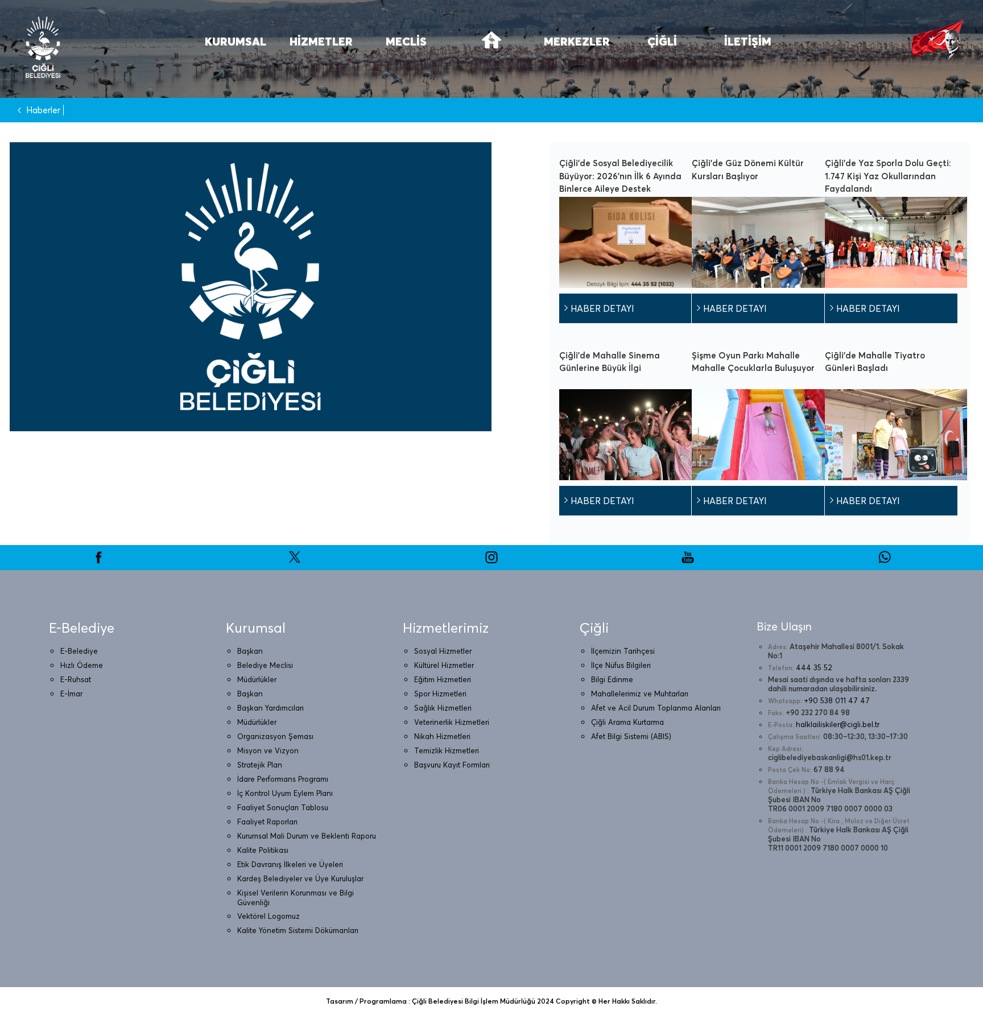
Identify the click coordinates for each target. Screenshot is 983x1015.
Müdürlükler (256, 679)
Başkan (250, 650)
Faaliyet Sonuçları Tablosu (282, 807)
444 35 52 (814, 667)
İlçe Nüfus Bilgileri (621, 665)
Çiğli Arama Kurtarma (627, 722)
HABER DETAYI (602, 308)
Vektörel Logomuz (268, 916)
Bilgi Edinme (612, 679)
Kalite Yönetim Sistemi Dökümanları (297, 930)
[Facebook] (98, 561)
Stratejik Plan (259, 764)
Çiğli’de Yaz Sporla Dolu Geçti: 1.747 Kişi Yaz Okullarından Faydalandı (888, 176)
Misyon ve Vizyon (268, 750)
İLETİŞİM (747, 41)
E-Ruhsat (75, 679)
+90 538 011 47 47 (837, 700)
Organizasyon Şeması (275, 736)
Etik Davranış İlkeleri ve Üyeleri (290, 864)
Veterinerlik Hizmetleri (451, 722)
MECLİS (406, 41)
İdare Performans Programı (282, 778)
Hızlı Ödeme (81, 665)
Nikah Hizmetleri (442, 736)
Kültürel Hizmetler (444, 665)
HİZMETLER (321, 41)
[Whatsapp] (884, 561)
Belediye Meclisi (265, 665)
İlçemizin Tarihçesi (623, 650)
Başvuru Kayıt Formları (452, 764)
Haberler (43, 110)
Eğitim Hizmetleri (442, 679)
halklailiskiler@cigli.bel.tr (837, 724)
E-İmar (71, 693)
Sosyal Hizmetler (443, 650)
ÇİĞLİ (662, 41)
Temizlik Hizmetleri (446, 750)
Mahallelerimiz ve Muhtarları (639, 693)
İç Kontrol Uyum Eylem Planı (285, 793)
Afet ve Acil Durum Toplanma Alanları (656, 707)
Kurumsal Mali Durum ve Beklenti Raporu (306, 835)
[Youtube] (688, 561)
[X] (294, 561)
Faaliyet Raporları (267, 821)
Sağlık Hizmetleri (443, 707)
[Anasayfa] (491, 47)
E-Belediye (79, 650)
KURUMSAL (235, 41)
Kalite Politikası (262, 850)
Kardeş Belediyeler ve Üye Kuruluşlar (300, 878)
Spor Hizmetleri (440, 693)
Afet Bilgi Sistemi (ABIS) (631, 736)
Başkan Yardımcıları (270, 707)
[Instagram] (491, 561)
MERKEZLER (577, 41)
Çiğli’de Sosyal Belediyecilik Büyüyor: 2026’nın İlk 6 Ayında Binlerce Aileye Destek (620, 176)
